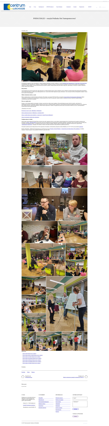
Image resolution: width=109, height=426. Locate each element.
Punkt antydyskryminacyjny (44, 401)
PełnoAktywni (41, 399)
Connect (75, 416)
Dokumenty (58, 405)
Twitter (28, 372)
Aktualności (58, 403)
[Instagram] (104, 0)
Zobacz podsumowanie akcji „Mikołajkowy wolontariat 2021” (33, 112)
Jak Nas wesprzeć (59, 407)
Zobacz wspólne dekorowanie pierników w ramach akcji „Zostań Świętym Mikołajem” (37, 115)
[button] (54, 56)
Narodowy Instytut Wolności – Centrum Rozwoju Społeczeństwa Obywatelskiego (65, 128)
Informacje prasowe (59, 397)
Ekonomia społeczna (42, 407)
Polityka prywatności (59, 399)
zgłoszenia (81, 126)
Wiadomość (76, 401)
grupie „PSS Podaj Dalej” (31, 122)
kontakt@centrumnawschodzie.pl (29, 405)
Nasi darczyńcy (58, 409)
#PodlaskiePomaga (28, 377)
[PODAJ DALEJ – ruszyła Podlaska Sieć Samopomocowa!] (54, 56)
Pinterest (33, 372)
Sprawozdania (58, 401)
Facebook (23, 372)
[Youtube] (106, 0)
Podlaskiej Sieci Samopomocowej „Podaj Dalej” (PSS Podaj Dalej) (75, 83)
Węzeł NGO (41, 405)
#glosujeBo (41, 397)
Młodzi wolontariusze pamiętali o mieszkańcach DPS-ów (73, 377)
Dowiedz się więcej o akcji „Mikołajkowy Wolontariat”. (32, 110)
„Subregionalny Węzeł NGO (27, 124)
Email (75, 398)
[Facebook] (103, 0)
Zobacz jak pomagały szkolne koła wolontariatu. (30, 117)
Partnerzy (57, 411)
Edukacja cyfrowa (42, 403)
